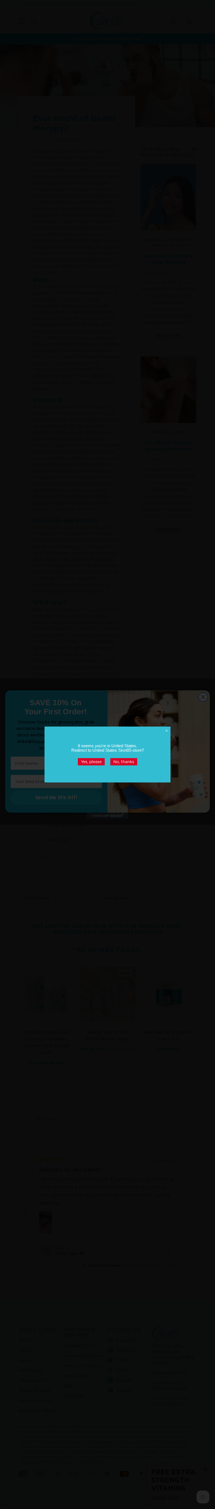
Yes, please (91, 762)
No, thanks (123, 762)
